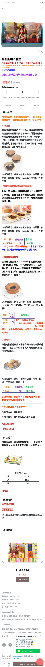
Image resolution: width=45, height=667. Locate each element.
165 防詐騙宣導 (19, 619)
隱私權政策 (13, 616)
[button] (41, 561)
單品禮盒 (38, 632)
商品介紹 (8, 105)
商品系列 (35, 629)
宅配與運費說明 (7, 619)
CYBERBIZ (15, 658)
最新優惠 (9, 629)
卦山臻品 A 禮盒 (22, 570)
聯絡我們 (31, 632)
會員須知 (5, 616)
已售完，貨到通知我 (28, 664)
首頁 (3, 629)
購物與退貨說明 (24, 616)
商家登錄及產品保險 (34, 619)
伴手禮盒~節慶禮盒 (9, 632)
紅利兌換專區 (21, 632)
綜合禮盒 (5, 636)
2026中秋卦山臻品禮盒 (22, 629)
